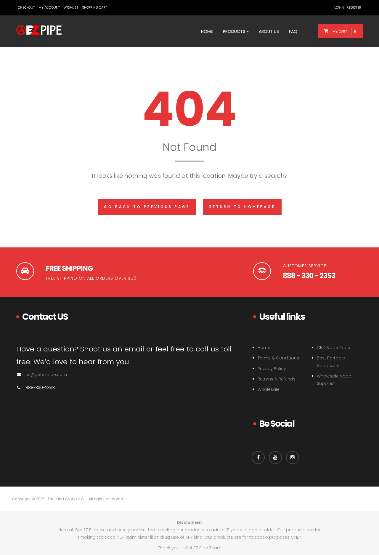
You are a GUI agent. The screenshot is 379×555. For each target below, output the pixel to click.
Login (339, 7)
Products (234, 31)
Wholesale (269, 389)
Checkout (26, 7)
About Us (269, 31)
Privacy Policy (272, 369)
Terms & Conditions (278, 358)
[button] (344, 31)
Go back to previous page (147, 206)
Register (354, 7)
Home (207, 31)
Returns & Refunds (277, 379)
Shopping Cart (94, 7)
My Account (49, 7)
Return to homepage (242, 206)
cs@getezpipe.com (46, 375)
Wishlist (71, 7)
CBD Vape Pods (333, 348)
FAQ (293, 31)
